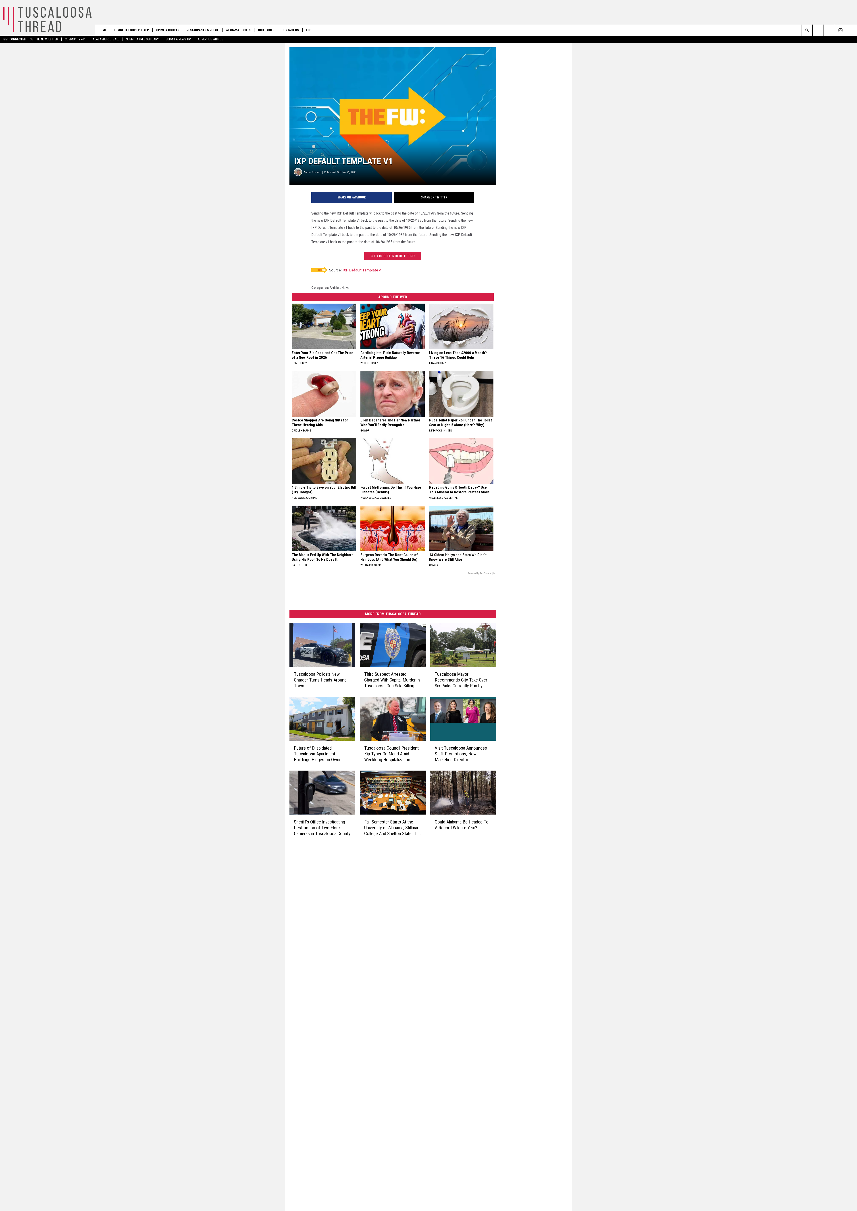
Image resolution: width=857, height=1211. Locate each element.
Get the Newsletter (44, 39)
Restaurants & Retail (203, 30)
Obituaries (266, 30)
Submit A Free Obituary (142, 39)
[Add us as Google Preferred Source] (818, 30)
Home (102, 30)
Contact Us (290, 30)
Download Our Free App (131, 30)
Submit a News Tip (178, 39)
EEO (308, 30)
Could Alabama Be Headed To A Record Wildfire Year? (462, 824)
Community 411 (75, 39)
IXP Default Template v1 (363, 270)
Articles (335, 288)
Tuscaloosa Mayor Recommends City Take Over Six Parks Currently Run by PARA (461, 680)
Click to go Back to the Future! (393, 256)
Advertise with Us (210, 39)
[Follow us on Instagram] (840, 30)
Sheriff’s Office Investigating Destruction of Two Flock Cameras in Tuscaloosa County (322, 827)
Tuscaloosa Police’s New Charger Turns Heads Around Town (320, 679)
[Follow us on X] (851, 30)
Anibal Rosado (312, 172)
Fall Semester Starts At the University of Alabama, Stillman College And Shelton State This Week (392, 827)
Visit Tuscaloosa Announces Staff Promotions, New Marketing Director (461, 753)
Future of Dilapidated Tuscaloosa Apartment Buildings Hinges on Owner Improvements (318, 754)
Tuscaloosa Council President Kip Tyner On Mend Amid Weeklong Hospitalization (391, 753)
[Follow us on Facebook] (829, 30)
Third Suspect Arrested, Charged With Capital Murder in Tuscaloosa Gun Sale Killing (392, 679)
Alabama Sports (238, 30)
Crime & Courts (167, 30)
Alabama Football (106, 39)
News (345, 288)
